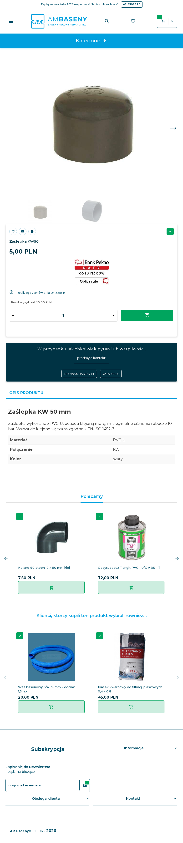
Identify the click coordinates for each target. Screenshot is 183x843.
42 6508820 (131, 4)
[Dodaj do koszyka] (51, 587)
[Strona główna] (59, 21)
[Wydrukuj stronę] (32, 231)
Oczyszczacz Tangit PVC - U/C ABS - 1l (129, 567)
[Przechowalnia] (133, 22)
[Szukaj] (107, 21)
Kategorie (89, 41)
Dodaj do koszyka (147, 315)
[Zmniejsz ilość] (13, 315)
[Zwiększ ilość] (113, 315)
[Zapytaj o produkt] (22, 231)
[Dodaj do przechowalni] (13, 231)
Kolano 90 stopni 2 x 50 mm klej (44, 567)
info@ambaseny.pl (79, 374)
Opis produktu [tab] (26, 393)
